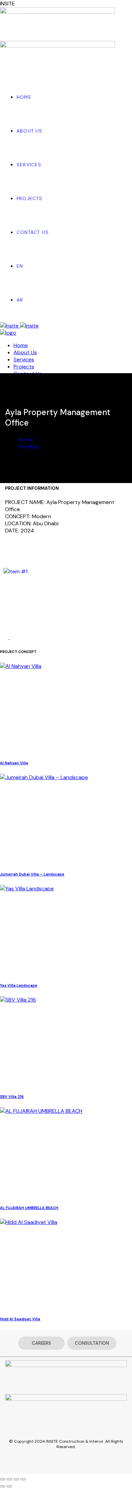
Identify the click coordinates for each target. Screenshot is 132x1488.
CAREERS (41, 1343)
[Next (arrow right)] (9, 1486)
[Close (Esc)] (2, 1479)
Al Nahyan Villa (14, 763)
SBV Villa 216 (12, 1096)
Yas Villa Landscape (18, 985)
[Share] (9, 1479)
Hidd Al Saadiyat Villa (20, 1319)
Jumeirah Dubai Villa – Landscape (32, 874)
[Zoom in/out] (23, 1479)
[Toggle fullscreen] (16, 1479)
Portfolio (29, 446)
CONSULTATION (92, 1343)
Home (26, 439)
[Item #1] (15, 571)
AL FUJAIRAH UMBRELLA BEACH (29, 1207)
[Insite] (19, 325)
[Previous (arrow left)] (2, 1486)
